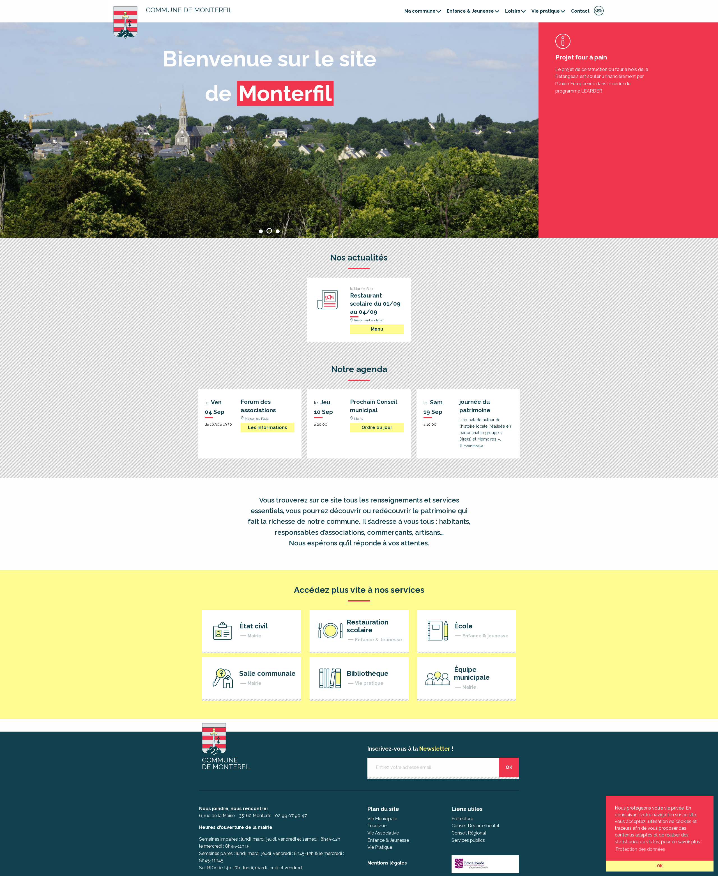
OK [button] (660, 865)
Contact (580, 11)
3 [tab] (277, 231)
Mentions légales (387, 863)
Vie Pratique (379, 847)
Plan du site (383, 809)
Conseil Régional (469, 833)
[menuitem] (421, 11)
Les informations (267, 427)
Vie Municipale (382, 818)
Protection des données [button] (640, 849)
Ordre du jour (377, 427)
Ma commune (420, 11)
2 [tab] (269, 231)
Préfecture (462, 818)
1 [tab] (261, 231)
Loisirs (512, 11)
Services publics (468, 840)
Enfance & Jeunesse (470, 11)
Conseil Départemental (475, 825)
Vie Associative (383, 833)
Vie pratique (545, 11)
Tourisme (376, 825)
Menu (377, 329)
